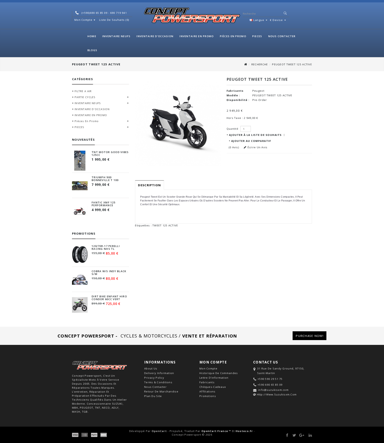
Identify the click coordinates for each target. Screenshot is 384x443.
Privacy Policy (154, 377)
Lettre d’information (214, 377)
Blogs (92, 50)
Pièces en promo (233, 36)
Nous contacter (282, 36)
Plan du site (153, 396)
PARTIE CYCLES (85, 97)
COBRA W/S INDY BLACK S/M (109, 272)
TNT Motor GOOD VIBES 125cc (110, 153)
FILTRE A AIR (83, 91)
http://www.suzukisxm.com (277, 394)
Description (149, 185)
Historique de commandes (218, 373)
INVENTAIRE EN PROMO (196, 36)
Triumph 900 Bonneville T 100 (105, 178)
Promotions (207, 396)
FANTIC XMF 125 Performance (103, 204)
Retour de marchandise (161, 391)
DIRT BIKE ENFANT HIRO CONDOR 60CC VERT (109, 298)
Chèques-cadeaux (212, 387)
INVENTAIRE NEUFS (116, 36)
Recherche (259, 64)
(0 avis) (234, 147)
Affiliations (207, 391)
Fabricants (207, 382)
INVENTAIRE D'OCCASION (154, 36)
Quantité (232, 128)
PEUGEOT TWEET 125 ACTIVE (292, 64)
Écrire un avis (257, 147)
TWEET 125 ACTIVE (165, 225)
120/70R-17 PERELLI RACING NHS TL (106, 247)
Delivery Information (159, 373)
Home (91, 36)
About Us (150, 368)
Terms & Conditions (158, 382)
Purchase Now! (309, 336)
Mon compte (208, 368)
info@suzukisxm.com (273, 390)
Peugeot (258, 91)
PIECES (257, 36)
